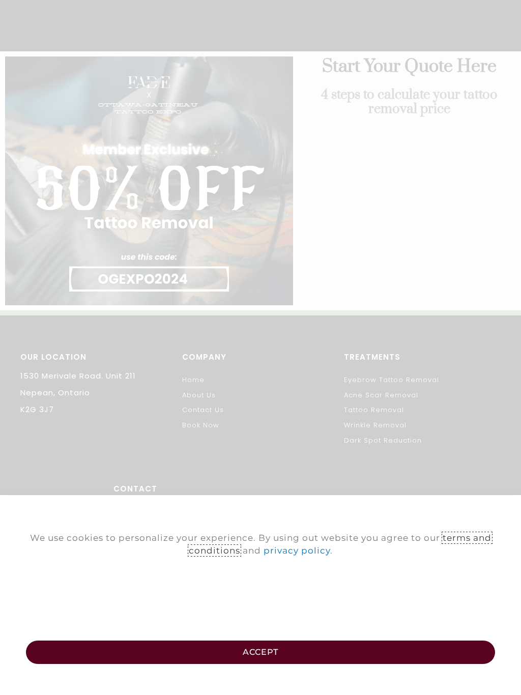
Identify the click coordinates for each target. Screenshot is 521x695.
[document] (260, 347)
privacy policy (297, 550)
